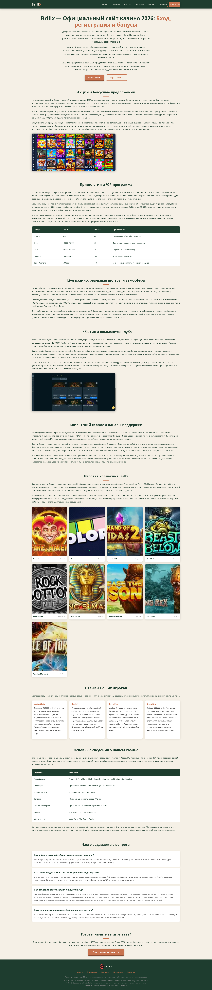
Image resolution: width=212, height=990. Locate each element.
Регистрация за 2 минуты (106, 952)
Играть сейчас (116, 77)
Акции (104, 4)
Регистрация (94, 77)
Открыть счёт (174, 4)
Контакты (127, 4)
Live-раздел (139, 4)
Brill (37, 4)
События (151, 4)
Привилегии (115, 4)
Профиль (163, 4)
